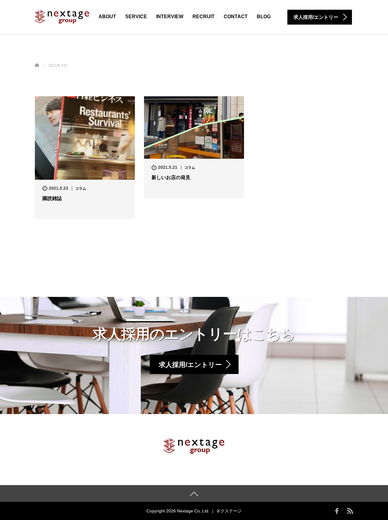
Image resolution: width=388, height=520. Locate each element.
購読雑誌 (52, 198)
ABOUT (107, 16)
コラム (80, 188)
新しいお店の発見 (171, 177)
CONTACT (236, 16)
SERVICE (136, 16)
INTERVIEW (169, 16)
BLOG (264, 16)
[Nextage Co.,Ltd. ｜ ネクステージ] (62, 16)
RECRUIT (203, 16)
